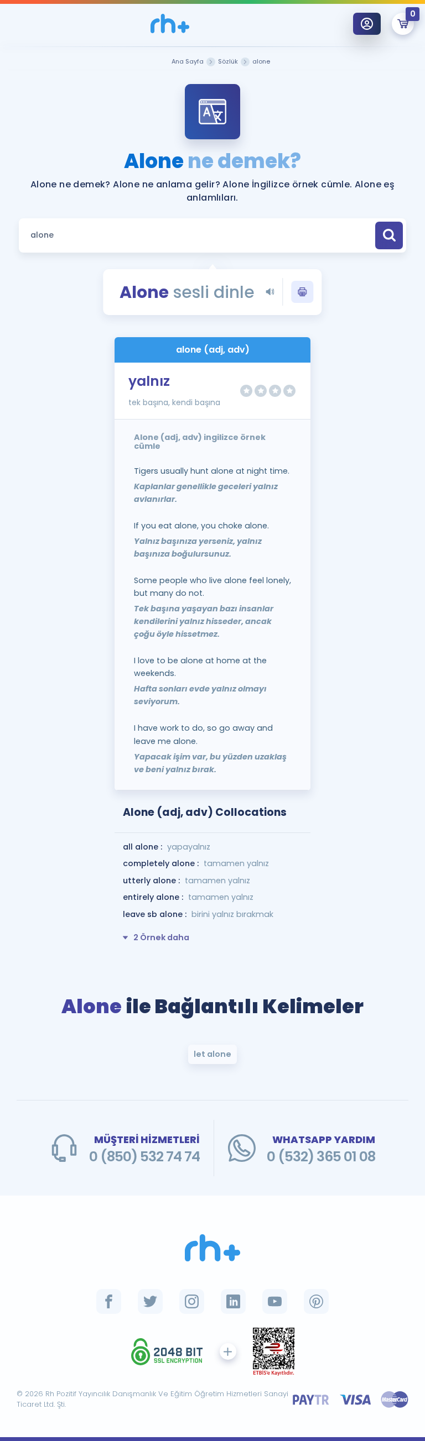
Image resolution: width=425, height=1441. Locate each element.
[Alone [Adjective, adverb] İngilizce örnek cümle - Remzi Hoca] (170, 23)
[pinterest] (316, 1301)
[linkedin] (233, 1301)
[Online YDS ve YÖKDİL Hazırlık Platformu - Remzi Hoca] (212, 1247)
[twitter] (150, 1301)
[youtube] (274, 1301)
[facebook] (108, 1301)
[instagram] (191, 1301)
